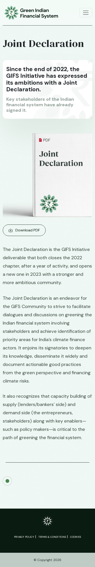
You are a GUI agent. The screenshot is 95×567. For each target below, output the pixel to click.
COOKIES (75, 536)
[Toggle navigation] (85, 12)
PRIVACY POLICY (24, 536)
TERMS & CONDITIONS (52, 536)
